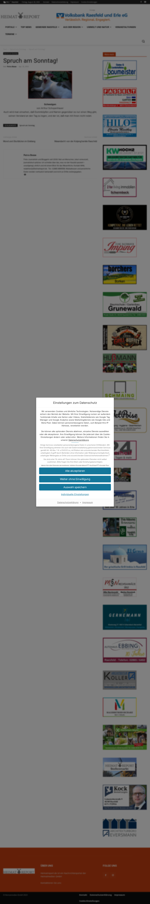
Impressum (87, 502)
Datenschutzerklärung (79, 440)
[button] (75, 487)
